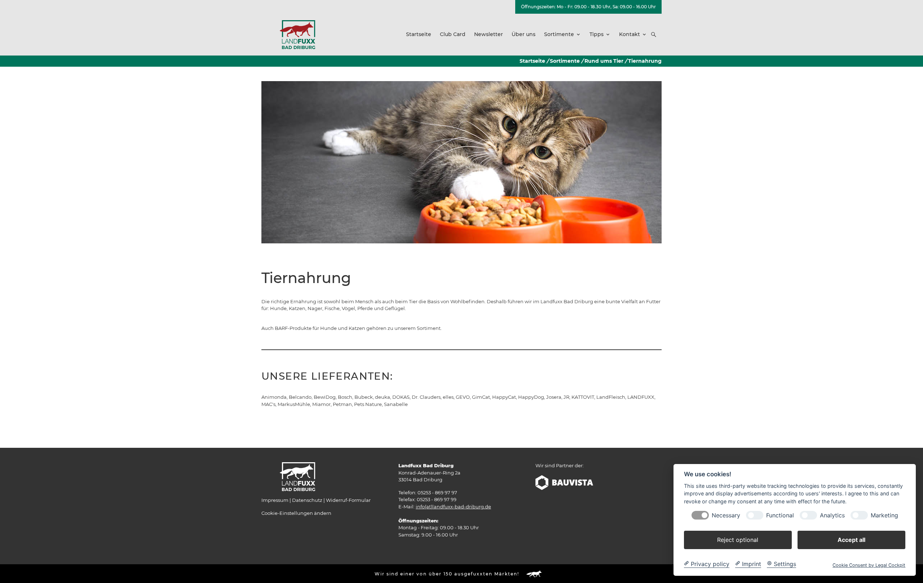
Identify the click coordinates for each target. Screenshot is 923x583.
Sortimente (565, 61)
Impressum (274, 500)
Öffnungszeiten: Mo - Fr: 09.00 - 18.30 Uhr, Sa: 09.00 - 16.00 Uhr (588, 6)
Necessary (726, 515)
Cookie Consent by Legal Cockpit (869, 564)
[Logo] (297, 34)
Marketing (884, 515)
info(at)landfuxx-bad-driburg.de (453, 506)
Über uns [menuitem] (523, 34)
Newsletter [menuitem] (488, 34)
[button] (653, 34)
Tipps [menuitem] (596, 34)
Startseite (532, 61)
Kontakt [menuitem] (629, 34)
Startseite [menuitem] (418, 34)
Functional (780, 515)
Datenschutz (307, 500)
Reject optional (737, 539)
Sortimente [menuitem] (559, 34)
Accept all (851, 539)
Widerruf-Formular (348, 500)
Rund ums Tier (603, 61)
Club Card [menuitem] (452, 34)
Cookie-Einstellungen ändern (296, 513)
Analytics (832, 515)
